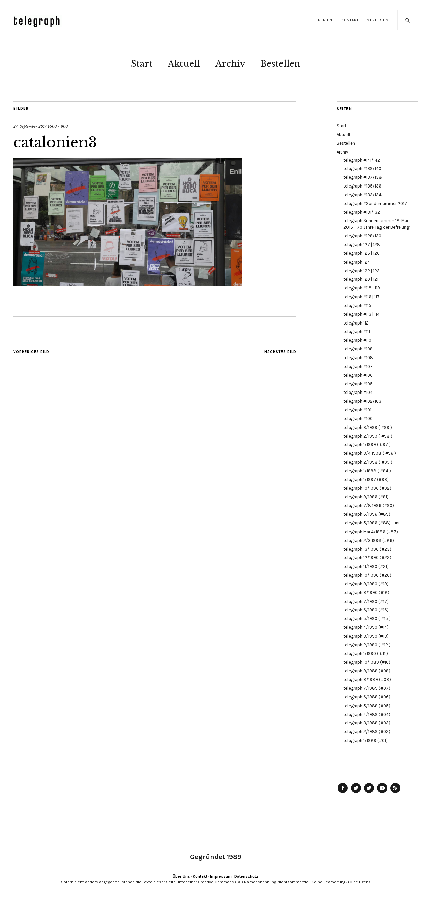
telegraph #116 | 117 (361, 296)
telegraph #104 (358, 392)
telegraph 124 (356, 262)
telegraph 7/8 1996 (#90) (368, 505)
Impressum (377, 20)
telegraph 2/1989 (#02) (366, 731)
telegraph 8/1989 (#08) (367, 679)
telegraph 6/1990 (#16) (366, 609)
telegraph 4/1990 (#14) (366, 627)
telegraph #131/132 (361, 212)
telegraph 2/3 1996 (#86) (368, 540)
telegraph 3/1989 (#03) (366, 722)
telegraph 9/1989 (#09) (366, 670)
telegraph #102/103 (362, 401)
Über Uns (325, 20)
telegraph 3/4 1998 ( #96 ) (369, 453)
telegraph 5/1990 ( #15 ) (367, 618)
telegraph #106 (358, 375)
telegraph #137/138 (362, 177)
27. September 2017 (30, 126)
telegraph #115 (357, 305)
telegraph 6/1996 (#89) (366, 514)
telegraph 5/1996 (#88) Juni (371, 522)
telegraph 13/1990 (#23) (367, 549)
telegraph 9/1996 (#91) (366, 496)
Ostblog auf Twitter (356, 792)
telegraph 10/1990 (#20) (367, 575)
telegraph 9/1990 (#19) (366, 583)
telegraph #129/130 (362, 235)
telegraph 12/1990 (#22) (367, 557)
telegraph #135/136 (362, 186)
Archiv (230, 63)
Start (142, 63)
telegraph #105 (358, 383)
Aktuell (184, 63)
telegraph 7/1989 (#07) (366, 688)
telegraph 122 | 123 (361, 270)
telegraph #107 (358, 366)
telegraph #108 (358, 357)
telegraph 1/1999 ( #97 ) (367, 444)
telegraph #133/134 (362, 194)
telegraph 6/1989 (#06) (366, 697)
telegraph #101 (357, 409)
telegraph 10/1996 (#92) (367, 488)
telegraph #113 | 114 (361, 314)
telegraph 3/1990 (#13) (366, 636)
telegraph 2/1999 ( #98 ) (367, 436)
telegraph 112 (356, 323)
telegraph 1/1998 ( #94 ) (367, 470)
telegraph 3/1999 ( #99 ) (367, 427)
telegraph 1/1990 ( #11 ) (365, 653)
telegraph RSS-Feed (395, 792)
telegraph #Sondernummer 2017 (375, 203)
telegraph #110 (357, 340)
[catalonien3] (127, 284)
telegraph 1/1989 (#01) (365, 740)
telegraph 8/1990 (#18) (366, 592)
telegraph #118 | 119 (361, 288)
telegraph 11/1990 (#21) (366, 566)
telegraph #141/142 (361, 160)
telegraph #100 (358, 418)
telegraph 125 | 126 (361, 253)
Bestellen (280, 63)
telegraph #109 (358, 348)
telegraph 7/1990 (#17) (366, 601)
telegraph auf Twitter (369, 792)
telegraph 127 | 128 (361, 244)
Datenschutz (246, 876)
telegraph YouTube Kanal (382, 792)
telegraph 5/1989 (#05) (366, 705)
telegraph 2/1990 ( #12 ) (367, 644)
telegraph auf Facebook (343, 792)
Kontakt (350, 20)
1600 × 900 (58, 126)
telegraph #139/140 (362, 168)
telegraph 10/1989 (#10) (366, 662)
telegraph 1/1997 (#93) (366, 479)
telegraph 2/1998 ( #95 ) (367, 462)
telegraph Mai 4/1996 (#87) (370, 531)
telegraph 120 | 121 (360, 279)
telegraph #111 (356, 331)
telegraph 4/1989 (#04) (366, 714)
